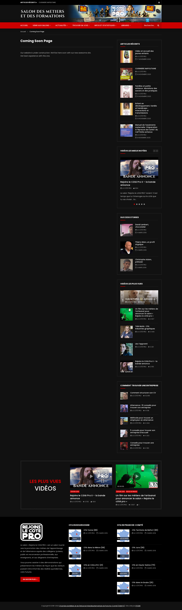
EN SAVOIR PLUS (29, 579)
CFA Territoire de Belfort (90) (145, 530)
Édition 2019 (75, 492)
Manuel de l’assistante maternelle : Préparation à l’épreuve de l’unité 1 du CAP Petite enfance (146, 128)
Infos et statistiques (104, 25)
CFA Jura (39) (138, 547)
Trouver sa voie (80, 25)
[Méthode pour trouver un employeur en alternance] (124, 421)
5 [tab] (144, 204)
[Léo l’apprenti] (126, 349)
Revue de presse (131, 492)
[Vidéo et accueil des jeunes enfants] (126, 56)
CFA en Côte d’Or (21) (93, 565)
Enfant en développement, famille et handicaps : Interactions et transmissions (146, 108)
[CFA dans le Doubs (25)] (123, 588)
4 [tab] (141, 204)
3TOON (137, 606)
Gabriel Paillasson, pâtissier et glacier (144, 299)
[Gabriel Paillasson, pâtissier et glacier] (139, 297)
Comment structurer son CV (143, 393)
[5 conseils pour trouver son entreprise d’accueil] (124, 433)
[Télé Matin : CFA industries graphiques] (126, 332)
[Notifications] (159, 2)
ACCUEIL (24, 25)
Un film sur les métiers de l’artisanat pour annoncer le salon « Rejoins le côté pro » (146, 312)
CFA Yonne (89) (91, 530)
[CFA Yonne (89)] (75, 535)
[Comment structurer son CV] (124, 396)
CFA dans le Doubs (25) (142, 582)
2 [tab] (136, 204)
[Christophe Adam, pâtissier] (126, 265)
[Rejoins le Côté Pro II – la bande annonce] (126, 367)
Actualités (60, 25)
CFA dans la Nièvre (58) (94, 547)
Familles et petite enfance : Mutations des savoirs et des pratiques (146, 88)
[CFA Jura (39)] (123, 553)
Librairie (125, 25)
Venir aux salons (41, 25)
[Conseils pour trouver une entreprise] (124, 446)
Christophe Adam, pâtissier (143, 260)
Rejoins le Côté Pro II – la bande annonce (138, 183)
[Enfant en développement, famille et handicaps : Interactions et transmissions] (126, 109)
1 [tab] (134, 204)
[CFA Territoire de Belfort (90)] (123, 535)
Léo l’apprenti (141, 344)
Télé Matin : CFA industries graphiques (145, 327)
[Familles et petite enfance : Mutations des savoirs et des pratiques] (126, 91)
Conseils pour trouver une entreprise (142, 444)
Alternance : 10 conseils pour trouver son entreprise (143, 406)
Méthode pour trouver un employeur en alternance (141, 419)
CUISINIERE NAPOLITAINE (47, 2)
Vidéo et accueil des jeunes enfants (144, 52)
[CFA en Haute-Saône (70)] (123, 570)
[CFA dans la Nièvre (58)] (75, 553)
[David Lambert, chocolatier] (126, 230)
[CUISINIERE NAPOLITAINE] (126, 74)
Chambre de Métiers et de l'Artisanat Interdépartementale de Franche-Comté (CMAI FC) (92, 606)
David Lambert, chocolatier (142, 225)
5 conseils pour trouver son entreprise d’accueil (142, 431)
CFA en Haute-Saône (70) (143, 565)
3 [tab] (139, 204)
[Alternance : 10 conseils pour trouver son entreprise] (124, 408)
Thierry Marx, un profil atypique (145, 243)
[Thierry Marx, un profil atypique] (126, 247)
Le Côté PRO (141, 56)
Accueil (23, 31)
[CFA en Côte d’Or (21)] (75, 570)
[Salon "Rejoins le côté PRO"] (42, 13)
